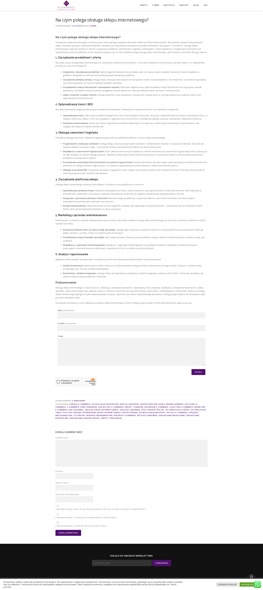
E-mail (67, 323)
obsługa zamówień (130, 410)
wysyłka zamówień (147, 415)
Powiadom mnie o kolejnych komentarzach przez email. (86, 517)
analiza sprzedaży (129, 404)
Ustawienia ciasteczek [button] (227, 584)
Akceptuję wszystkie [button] (249, 584)
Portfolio (169, 5)
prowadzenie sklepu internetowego (102, 412)
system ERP (79, 415)
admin (93, 26)
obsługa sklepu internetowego (101, 410)
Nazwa (60, 471)
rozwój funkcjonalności (152, 412)
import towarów (134, 407)
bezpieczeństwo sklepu (153, 404)
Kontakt (184, 5)
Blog (196, 5)
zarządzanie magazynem (171, 415)
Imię (66, 310)
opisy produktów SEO (152, 410)
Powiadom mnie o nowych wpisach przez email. (81, 526)
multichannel (76, 410)
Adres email (62, 483)
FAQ (206, 5)
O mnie (155, 5)
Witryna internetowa (67, 494)
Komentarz (62, 437)
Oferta (144, 5)
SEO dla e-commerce (177, 412)
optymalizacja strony (177, 410)
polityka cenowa (72, 412)
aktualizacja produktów (105, 404)
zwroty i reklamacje (111, 418)
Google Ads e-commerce (111, 407)
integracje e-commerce (156, 407)
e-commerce (73, 407)
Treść (60, 336)
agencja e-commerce (79, 404)
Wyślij (198, 372)
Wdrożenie (79, 401)
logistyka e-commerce (181, 407)
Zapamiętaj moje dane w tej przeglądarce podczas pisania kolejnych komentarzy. (100, 509)
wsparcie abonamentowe (99, 415)
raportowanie (130, 412)
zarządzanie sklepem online (84, 418)
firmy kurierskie (88, 407)
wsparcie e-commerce (125, 415)
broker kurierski (175, 404)
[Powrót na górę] (251, 577)
